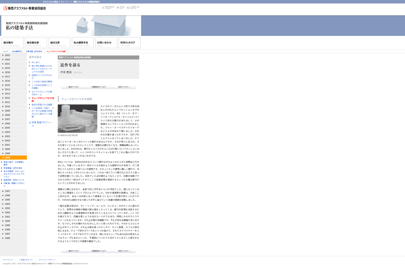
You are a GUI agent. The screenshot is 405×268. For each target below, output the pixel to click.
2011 (7, 102)
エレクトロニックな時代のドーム (42, 93)
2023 (7, 55)
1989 (7, 225)
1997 (7, 191)
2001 (7, 144)
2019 (7, 68)
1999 (7, 153)
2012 (7, 98)
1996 (7, 195)
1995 (7, 199)
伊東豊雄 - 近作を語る (13, 168)
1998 (7, 157)
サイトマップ (8, 259)
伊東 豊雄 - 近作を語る (34, 51)
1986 (7, 238)
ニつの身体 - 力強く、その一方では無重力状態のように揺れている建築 (43, 112)
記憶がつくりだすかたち (42, 76)
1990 (7, 221)
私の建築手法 (17, 51)
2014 (7, 89)
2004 (7, 132)
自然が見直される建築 (42, 104)
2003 (7, 136)
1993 (7, 208)
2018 (7, 72)
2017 (7, 76)
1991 (7, 216)
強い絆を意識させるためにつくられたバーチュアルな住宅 (42, 68)
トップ (5, 51)
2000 (7, 149)
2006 (7, 123)
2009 (7, 110)
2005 (7, 127)
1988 (7, 229)
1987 (7, 233)
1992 (7, 212)
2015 (7, 85)
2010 (7, 106)
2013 (7, 93)
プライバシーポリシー (47, 259)
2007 (7, 119)
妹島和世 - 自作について (14, 179)
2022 (7, 59)
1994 (7, 204)
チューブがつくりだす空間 (43, 99)
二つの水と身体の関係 (42, 81)
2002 (7, 140)
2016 (7, 80)
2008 (7, 115)
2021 (7, 63)
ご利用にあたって (26, 259)
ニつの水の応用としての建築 (42, 86)
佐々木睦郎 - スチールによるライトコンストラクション (14, 174)
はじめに (36, 62)
